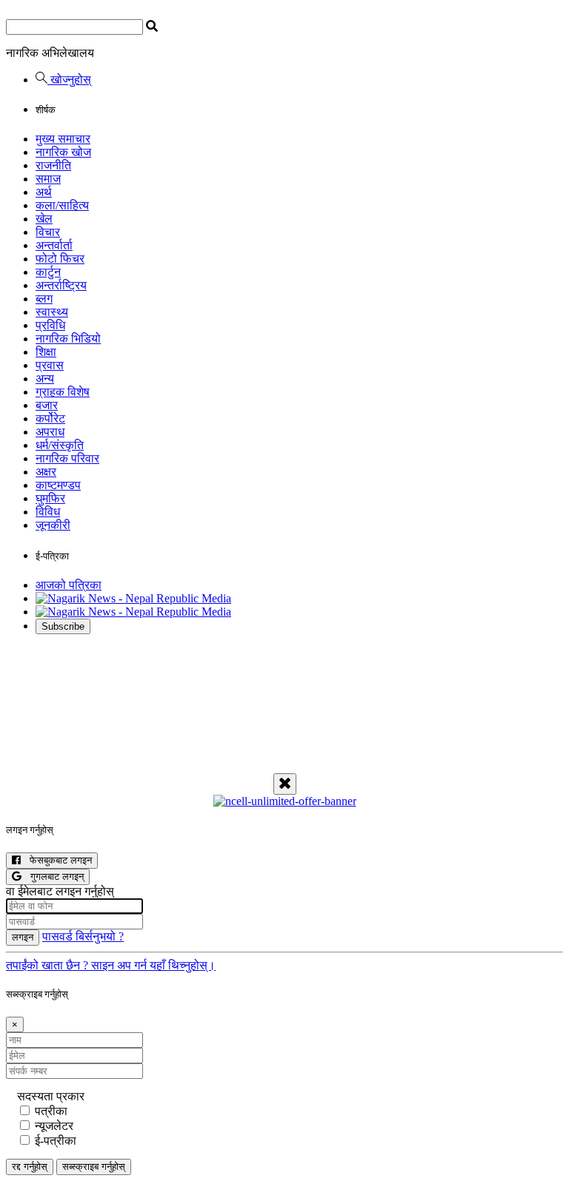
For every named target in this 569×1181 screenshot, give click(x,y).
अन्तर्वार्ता (54, 245)
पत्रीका (51, 1111)
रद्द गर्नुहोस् (29, 1166)
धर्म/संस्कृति (60, 445)
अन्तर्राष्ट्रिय (61, 285)
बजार (47, 405)
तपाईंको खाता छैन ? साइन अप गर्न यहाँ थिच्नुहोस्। (111, 965)
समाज (48, 178)
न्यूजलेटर (54, 1126)
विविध (48, 511)
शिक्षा (46, 352)
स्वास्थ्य (52, 312)
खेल (44, 218)
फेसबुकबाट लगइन (56, 860)
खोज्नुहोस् (69, 79)
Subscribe (62, 626)
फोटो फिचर (60, 258)
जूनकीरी (53, 525)
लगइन (22, 937)
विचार (48, 232)
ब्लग (44, 298)
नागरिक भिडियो (68, 338)
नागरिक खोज (63, 152)
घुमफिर (50, 498)
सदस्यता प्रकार (50, 1096)
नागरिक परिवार (67, 458)
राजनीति (53, 165)
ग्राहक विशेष (63, 392)
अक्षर (46, 471)
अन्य (45, 378)
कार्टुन (48, 272)
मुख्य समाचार (63, 138)
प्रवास (50, 365)
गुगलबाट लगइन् (52, 876)
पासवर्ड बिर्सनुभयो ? (83, 936)
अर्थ (44, 192)
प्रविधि (50, 325)
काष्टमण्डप (58, 485)
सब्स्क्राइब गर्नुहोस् (93, 1166)
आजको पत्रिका (69, 585)
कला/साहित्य (62, 205)
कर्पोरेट (50, 418)
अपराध (50, 431)
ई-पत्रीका (55, 1140)
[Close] (284, 784)
